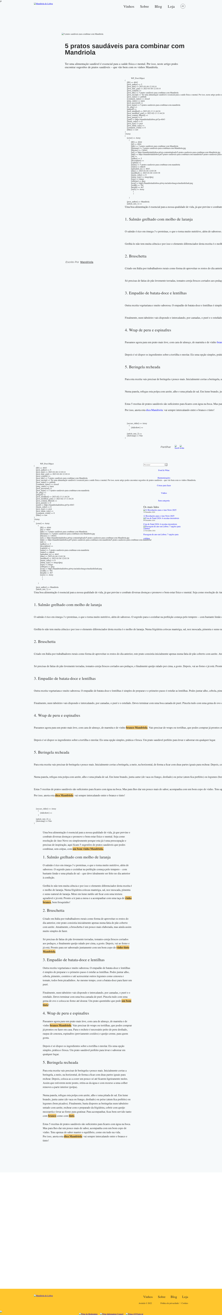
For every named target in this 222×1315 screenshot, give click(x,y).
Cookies (184, 1303)
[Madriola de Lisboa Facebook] (100, 1196)
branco (52, 1116)
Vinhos (128, 6)
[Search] (166, 464)
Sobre (144, 6)
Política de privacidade (169, 1303)
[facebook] (177, 447)
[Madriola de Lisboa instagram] (107, 1196)
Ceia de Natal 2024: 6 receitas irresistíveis (160, 524)
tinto (71, 1116)
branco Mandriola (136, 727)
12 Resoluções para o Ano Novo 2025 (158, 515)
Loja (171, 6)
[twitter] (182, 447)
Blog (158, 6)
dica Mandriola (154, 410)
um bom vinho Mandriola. (88, 849)
